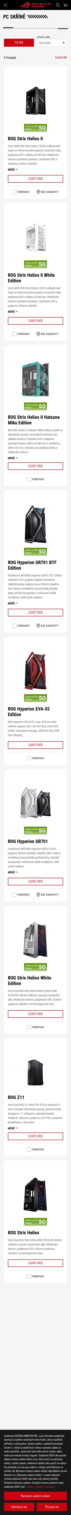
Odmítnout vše (19, 1507)
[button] (5, 5)
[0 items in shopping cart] (65, 5)
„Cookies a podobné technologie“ (40, 1486)
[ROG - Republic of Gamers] (35, 5)
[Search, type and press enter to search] (57, 5)
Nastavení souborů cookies (35, 1496)
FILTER (19, 42)
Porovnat (23, 192)
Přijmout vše (52, 1507)
